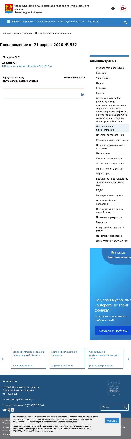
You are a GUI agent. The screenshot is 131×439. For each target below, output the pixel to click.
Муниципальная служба (109, 195)
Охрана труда (104, 173)
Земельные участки (23, 21)
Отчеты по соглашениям (109, 168)
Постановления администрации (53, 33)
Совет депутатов (46, 21)
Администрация (75, 21)
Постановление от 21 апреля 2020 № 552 (28, 66)
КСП (60, 21)
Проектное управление (109, 235)
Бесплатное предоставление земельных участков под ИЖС (112, 182)
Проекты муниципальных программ (110, 146)
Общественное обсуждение (111, 240)
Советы (100, 93)
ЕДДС (99, 190)
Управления (103, 78)
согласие (56, 426)
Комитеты (101, 72)
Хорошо (112, 420)
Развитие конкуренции (109, 158)
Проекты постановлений (110, 134)
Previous (2, 359)
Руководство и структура (110, 67)
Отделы (100, 83)
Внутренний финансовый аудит (110, 229)
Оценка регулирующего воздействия (109, 210)
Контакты (9, 381)
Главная (6, 33)
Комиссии (101, 88)
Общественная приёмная (110, 163)
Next (128, 359)
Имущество (93, 21)
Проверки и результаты (109, 217)
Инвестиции (103, 153)
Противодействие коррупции (106, 202)
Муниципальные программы (112, 139)
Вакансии (101, 222)
